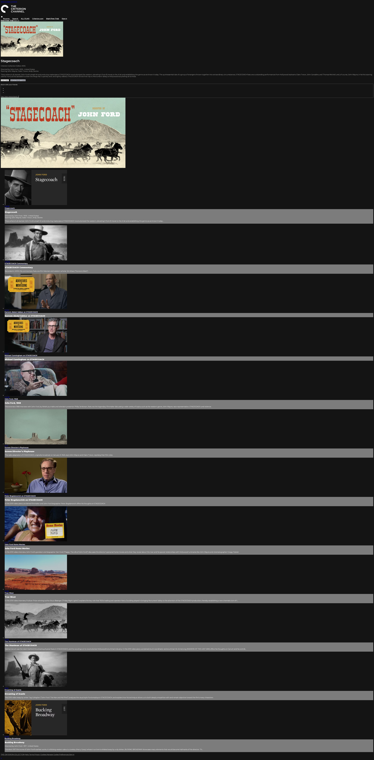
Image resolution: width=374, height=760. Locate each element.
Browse (6, 19)
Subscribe (5, 80)
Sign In (16, 20)
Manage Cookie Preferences (58, 755)
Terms (31, 755)
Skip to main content (9, 2)
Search (15, 19)
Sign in (64, 19)
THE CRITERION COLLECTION (13, 755)
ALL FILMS (25, 19)
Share (23, 80)
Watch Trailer (15, 80)
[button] (1, 16)
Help (27, 755)
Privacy (37, 755)
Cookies (43, 755)
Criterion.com (37, 19)
